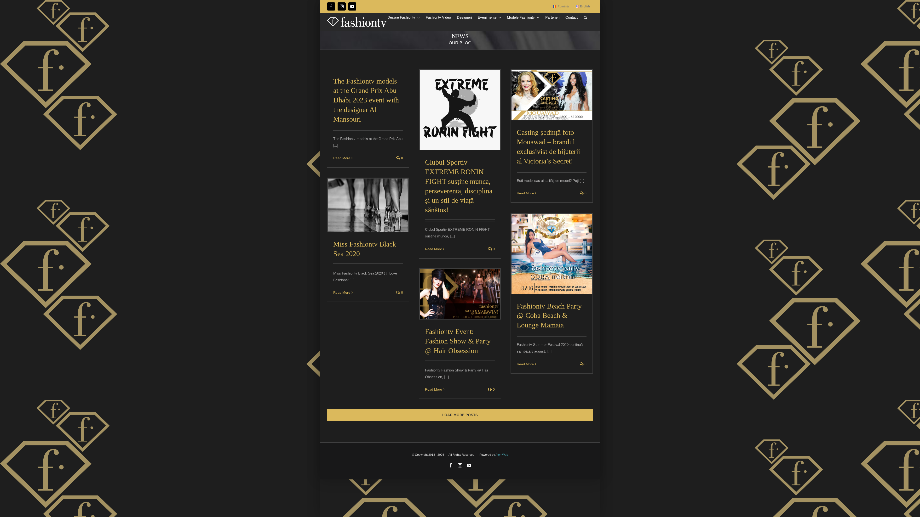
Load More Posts (460, 415)
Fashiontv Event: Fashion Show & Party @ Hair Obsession (458, 340)
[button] (585, 17)
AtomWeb (501, 454)
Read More (341, 158)
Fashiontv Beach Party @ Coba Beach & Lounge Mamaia (549, 315)
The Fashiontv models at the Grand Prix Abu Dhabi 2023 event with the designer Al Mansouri (366, 100)
